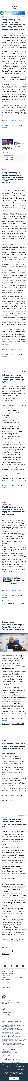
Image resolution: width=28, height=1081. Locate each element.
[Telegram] (11, 966)
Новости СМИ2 (8, 158)
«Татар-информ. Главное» (14, 120)
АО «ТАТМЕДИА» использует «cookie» (10, 1058)
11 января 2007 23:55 (21, 169)
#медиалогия (21, 603)
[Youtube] (23, 966)
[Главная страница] (15, 7)
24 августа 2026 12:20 (12, 372)
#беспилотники (6, 726)
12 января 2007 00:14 (21, 16)
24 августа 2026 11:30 (21, 618)
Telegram (4, 127)
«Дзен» (19, 125)
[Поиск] (2, 8)
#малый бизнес (17, 951)
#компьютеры (6, 951)
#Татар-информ (6, 600)
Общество (4, 16)
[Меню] (25, 8)
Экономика (4, 371)
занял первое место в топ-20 (13, 547)
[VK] (4, 966)
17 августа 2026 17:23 (21, 815)
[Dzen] (17, 966)
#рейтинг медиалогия (8, 603)
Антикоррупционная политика (9, 1055)
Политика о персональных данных (10, 1052)
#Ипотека (4, 800)
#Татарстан (5, 723)
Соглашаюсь (14, 1078)
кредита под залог (7, 396)
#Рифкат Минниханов (18, 723)
